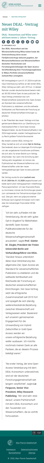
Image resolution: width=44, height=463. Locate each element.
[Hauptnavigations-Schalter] (39, 5)
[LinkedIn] (8, 42)
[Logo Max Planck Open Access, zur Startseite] (17, 5)
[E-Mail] (32, 42)
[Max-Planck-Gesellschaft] (11, 443)
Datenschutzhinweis (29, 449)
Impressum (11, 449)
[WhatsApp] (23, 42)
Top (39, 433)
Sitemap (32, 453)
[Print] (37, 42)
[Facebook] (3, 42)
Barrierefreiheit (15, 453)
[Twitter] (18, 42)
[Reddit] (13, 42)
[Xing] (27, 42)
